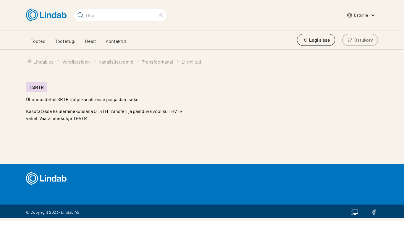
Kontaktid (116, 41)
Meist (90, 41)
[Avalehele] (48, 15)
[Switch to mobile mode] (354, 211)
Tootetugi (65, 41)
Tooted (38, 41)
